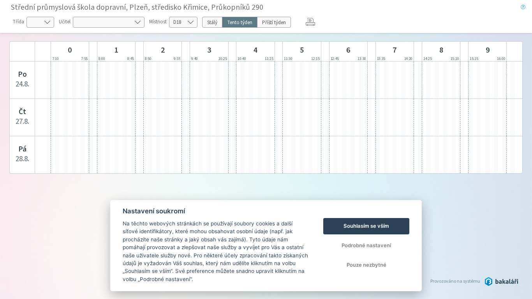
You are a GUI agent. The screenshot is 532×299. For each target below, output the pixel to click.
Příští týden (274, 22)
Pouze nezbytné (366, 265)
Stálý (212, 22)
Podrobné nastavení (366, 245)
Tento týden (239, 22)
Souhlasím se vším (366, 226)
